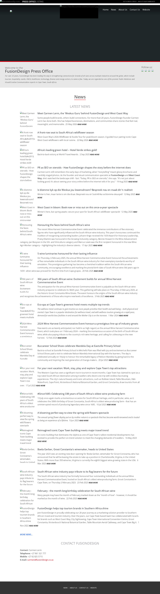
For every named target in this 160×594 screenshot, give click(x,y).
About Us (122, 9)
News (113, 9)
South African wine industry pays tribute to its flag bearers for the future (78, 471)
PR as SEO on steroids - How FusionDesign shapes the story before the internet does (84, 167)
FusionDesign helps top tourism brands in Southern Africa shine (73, 508)
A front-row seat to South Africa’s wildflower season (66, 132)
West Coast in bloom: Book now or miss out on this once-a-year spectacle (78, 207)
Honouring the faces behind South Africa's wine (64, 225)
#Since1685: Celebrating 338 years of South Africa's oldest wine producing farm (81, 393)
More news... (26, 534)
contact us (83, 588)
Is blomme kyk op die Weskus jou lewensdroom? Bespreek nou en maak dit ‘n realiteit (85, 189)
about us (73, 588)
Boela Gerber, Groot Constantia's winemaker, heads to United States (76, 449)
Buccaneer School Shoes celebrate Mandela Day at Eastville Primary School (79, 346)
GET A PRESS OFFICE (130, 2)
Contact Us (135, 9)
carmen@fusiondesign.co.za (40, 559)
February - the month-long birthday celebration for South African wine (76, 490)
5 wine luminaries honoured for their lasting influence (67, 253)
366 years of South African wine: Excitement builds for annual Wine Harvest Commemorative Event (79, 280)
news (65, 588)
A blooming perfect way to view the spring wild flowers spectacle (73, 412)
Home (105, 9)
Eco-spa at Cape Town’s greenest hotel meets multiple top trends (74, 304)
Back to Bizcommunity (146, 2)
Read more (82, 124)
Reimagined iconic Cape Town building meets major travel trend (73, 430)
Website (146, 9)
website (93, 588)
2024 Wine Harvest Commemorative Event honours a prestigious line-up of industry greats (88, 323)
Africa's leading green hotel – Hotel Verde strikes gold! (67, 150)
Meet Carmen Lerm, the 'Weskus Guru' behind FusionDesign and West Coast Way (83, 113)
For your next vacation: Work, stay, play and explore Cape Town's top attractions (82, 368)
